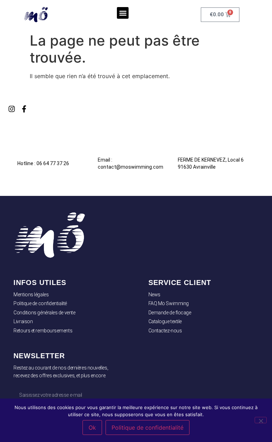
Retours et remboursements (42, 330)
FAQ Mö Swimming (168, 303)
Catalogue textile (165, 321)
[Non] (261, 420)
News (154, 294)
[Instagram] (11, 108)
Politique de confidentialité (40, 303)
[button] (123, 13)
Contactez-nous (165, 330)
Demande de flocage (169, 312)
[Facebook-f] (24, 108)
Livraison (23, 321)
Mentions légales (31, 294)
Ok (92, 427)
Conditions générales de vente (44, 312)
